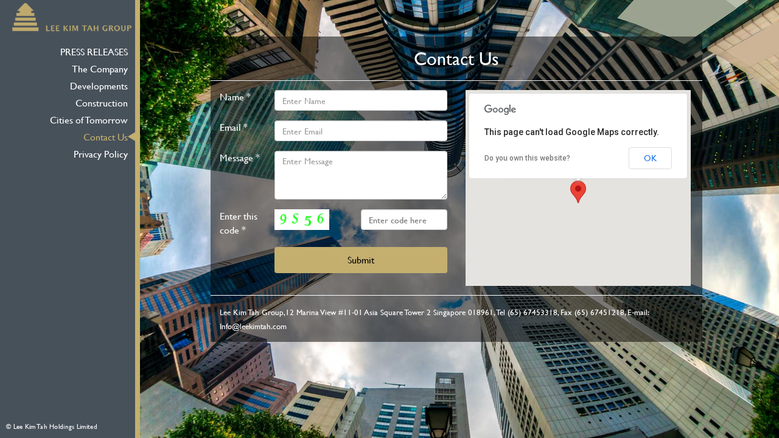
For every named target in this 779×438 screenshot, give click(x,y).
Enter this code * (238, 223)
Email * (234, 127)
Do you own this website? (527, 158)
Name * (235, 96)
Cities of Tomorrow (89, 120)
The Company (100, 68)
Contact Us (105, 137)
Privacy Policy (101, 154)
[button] (578, 192)
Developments (99, 85)
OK (650, 157)
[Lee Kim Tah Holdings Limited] (72, 15)
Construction (101, 102)
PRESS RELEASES (94, 51)
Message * (240, 157)
